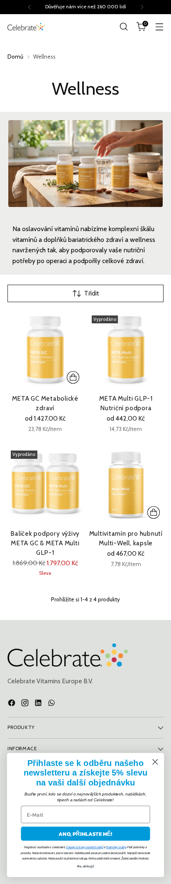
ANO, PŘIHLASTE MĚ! (85, 834)
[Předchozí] (29, 7)
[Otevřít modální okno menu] (159, 26)
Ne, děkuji (85, 866)
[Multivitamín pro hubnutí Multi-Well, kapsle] (126, 485)
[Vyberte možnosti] (73, 377)
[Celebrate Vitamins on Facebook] (12, 704)
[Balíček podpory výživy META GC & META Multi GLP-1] (45, 485)
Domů (15, 56)
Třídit (91, 293)
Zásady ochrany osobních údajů (84, 847)
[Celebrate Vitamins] (26, 26)
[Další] (142, 7)
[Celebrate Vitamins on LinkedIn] (39, 704)
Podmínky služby (116, 847)
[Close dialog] (155, 762)
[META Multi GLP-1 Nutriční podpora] (126, 350)
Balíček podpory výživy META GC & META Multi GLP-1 (45, 543)
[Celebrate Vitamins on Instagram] (26, 704)
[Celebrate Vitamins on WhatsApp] (52, 704)
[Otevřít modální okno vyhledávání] (123, 26)
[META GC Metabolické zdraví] (45, 350)
